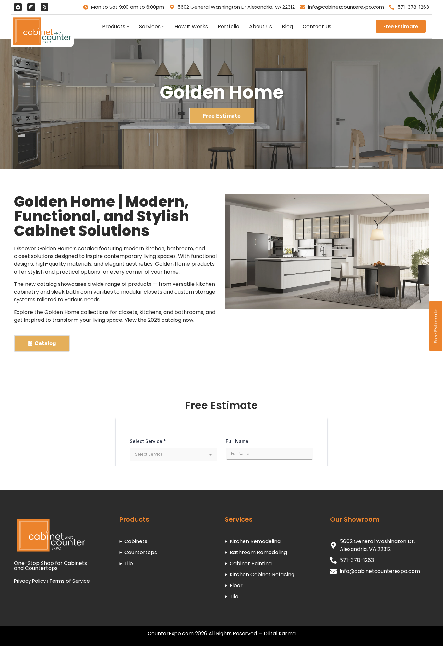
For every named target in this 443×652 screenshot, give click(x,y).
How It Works (191, 26)
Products (113, 26)
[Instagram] (31, 7)
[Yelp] (44, 7)
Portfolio (228, 26)
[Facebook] (18, 7)
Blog (287, 26)
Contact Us (317, 26)
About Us (260, 26)
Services (150, 26)
